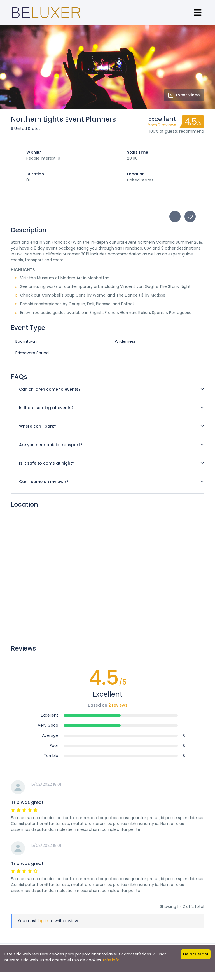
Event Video (188, 95)
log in (43, 921)
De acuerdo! (195, 954)
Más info (111, 960)
